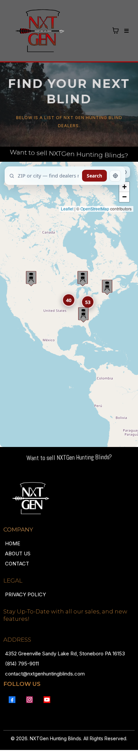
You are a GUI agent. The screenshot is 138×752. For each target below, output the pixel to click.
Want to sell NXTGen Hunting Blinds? (69, 154)
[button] (125, 31)
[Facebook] (12, 699)
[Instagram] (29, 699)
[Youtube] (47, 699)
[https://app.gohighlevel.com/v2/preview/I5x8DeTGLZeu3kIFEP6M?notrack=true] (69, 498)
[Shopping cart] (115, 30)
